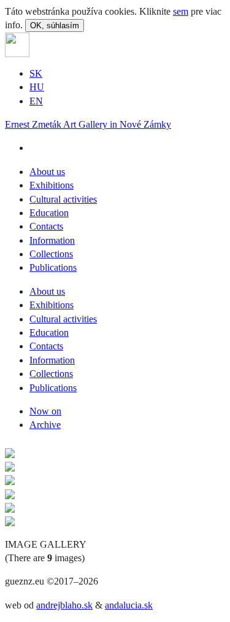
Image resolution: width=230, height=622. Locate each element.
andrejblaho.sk (64, 605)
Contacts (46, 226)
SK (35, 73)
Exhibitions (51, 185)
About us (47, 171)
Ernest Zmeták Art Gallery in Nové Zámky (88, 124)
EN (36, 101)
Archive (45, 424)
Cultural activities (63, 199)
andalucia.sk (129, 605)
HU (36, 87)
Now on (45, 411)
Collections (51, 254)
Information (52, 240)
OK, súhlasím (54, 25)
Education (49, 213)
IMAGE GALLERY (45, 544)
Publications (53, 267)
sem (180, 11)
